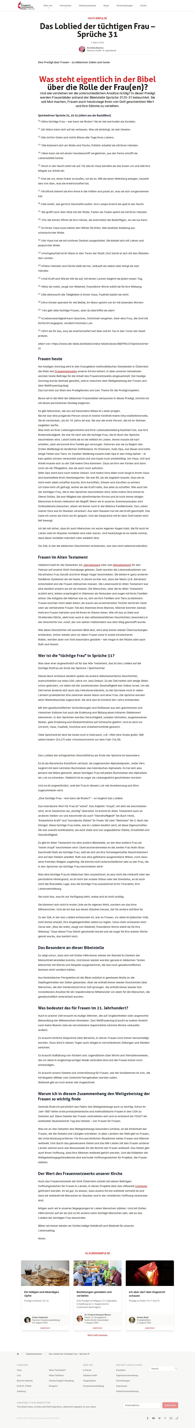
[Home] (18, 1354)
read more (45, 1328)
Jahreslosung (91, 565)
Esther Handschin (40, 1317)
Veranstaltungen (124, 5)
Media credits (54, 1418)
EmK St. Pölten (24, 1386)
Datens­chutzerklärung (127, 1391)
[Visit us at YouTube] (153, 1418)
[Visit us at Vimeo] (159, 1418)
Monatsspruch (122, 565)
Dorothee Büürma (95, 48)
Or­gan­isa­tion (89, 1380)
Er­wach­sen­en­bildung (93, 1386)
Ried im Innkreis (25, 1380)
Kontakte (120, 1370)
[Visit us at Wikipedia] (165, 1418)
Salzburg (21, 1391)
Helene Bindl (142, 1317)
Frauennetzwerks (66, 371)
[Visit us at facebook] (147, 1418)
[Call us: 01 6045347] (177, 1418)
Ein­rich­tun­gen (123, 1380)
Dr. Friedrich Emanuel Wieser (98, 1315)
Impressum (121, 1386)
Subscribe (170, 1405)
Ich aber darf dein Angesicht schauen (147, 1293)
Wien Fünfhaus (56, 1375)
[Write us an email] (171, 1418)
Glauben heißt (90, 1375)
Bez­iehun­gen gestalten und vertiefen (94, 1293)
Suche (143, 5)
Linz (19, 1375)
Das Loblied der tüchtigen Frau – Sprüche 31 (69, 1354)
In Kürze (87, 1370)
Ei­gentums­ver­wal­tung (127, 1375)
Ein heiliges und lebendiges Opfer (41, 1293)
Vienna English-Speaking (61, 1380)
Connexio (141, 1186)
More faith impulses (97, 1335)
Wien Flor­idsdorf (57, 1370)
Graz (19, 1370)
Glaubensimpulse (34, 1354)
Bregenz (53, 1386)
